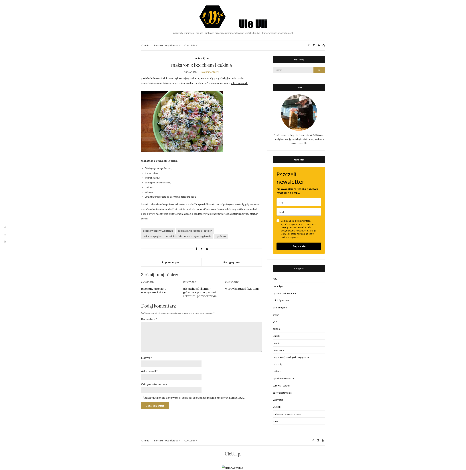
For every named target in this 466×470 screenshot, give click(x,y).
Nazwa (146, 357)
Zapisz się (299, 246)
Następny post (231, 262)
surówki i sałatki (281, 385)
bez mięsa (278, 286)
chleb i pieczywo (281, 300)
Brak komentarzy (209, 71)
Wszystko (278, 399)
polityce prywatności (291, 237)
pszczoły (277, 364)
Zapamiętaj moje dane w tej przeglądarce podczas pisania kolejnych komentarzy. (194, 397)
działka (277, 328)
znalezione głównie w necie (287, 414)
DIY (275, 321)
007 (275, 279)
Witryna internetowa (154, 384)
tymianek (221, 236)
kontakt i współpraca (166, 45)
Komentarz (149, 319)
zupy (275, 421)
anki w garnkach (239, 83)
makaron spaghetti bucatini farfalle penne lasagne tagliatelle (177, 236)
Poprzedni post (171, 262)
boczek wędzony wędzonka (158, 230)
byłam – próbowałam (284, 293)
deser (276, 314)
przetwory (278, 350)
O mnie (145, 45)
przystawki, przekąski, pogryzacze (291, 357)
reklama (277, 371)
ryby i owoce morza (283, 378)
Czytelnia (189, 45)
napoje (276, 343)
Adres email (149, 371)
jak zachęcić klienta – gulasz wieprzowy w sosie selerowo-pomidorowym (200, 292)
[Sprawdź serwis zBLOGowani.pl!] (233, 467)
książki (276, 335)
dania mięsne (201, 58)
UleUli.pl (233, 454)
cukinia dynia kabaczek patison (195, 230)
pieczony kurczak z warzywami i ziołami (154, 290)
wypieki (277, 406)
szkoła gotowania (282, 392)
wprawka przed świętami (241, 288)
